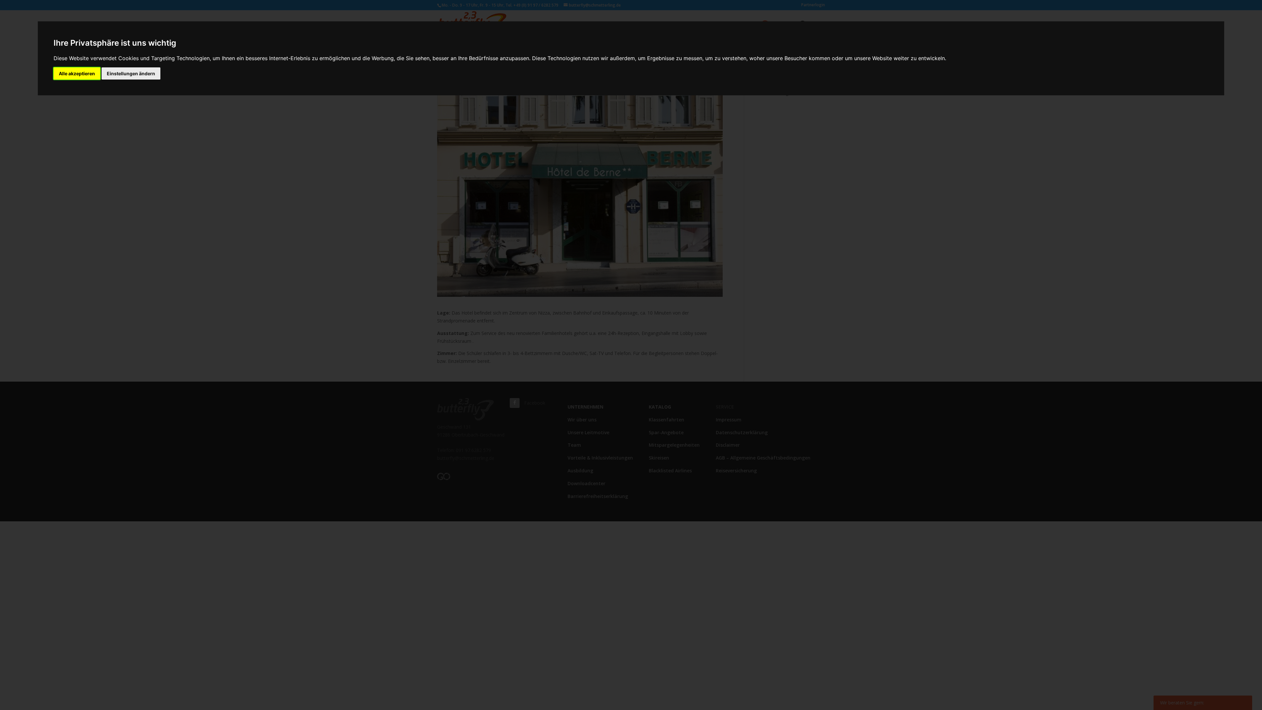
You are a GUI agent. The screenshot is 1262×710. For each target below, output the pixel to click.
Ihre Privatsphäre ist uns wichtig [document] (115, 43)
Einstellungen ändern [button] (131, 73)
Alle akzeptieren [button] (77, 73)
